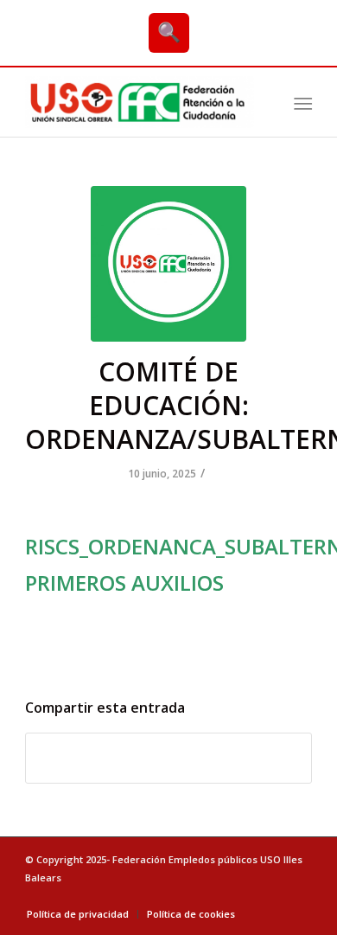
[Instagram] (299, 896)
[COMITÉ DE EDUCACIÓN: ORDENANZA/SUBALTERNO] (168, 264)
